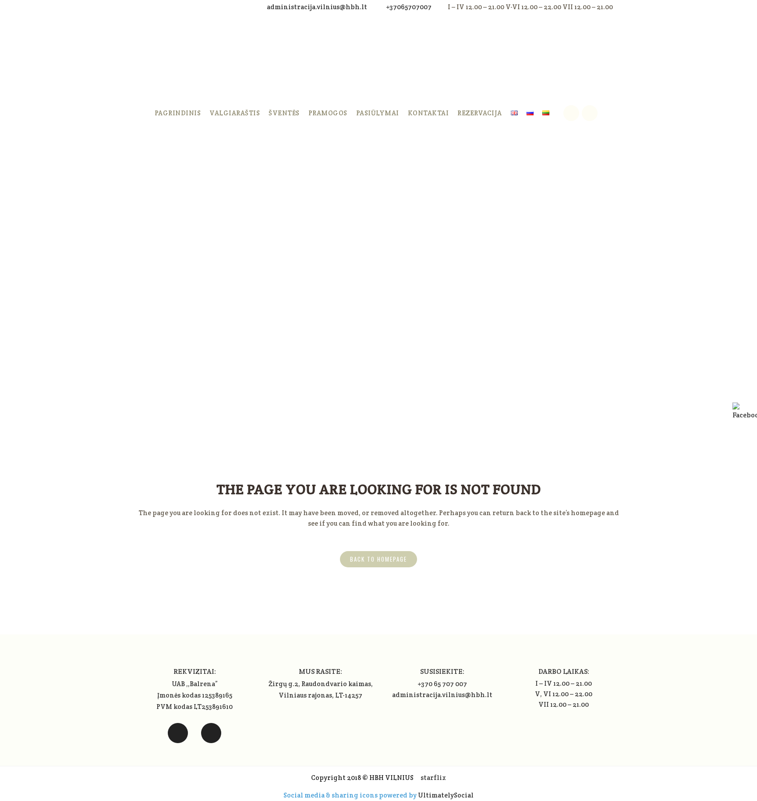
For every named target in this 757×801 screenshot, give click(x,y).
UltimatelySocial (446, 795)
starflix (433, 777)
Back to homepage (378, 559)
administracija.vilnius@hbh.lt (317, 7)
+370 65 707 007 (442, 684)
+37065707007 (409, 7)
